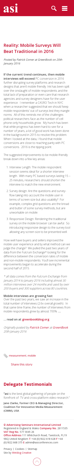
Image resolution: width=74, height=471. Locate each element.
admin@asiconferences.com (41, 442)
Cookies (19, 449)
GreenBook (60, 327)
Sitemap (32, 449)
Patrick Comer (39, 327)
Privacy (8, 449)
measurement (17, 355)
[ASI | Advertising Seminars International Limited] (11, 8)
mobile (32, 355)
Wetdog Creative (21, 452)
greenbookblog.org (35, 319)
